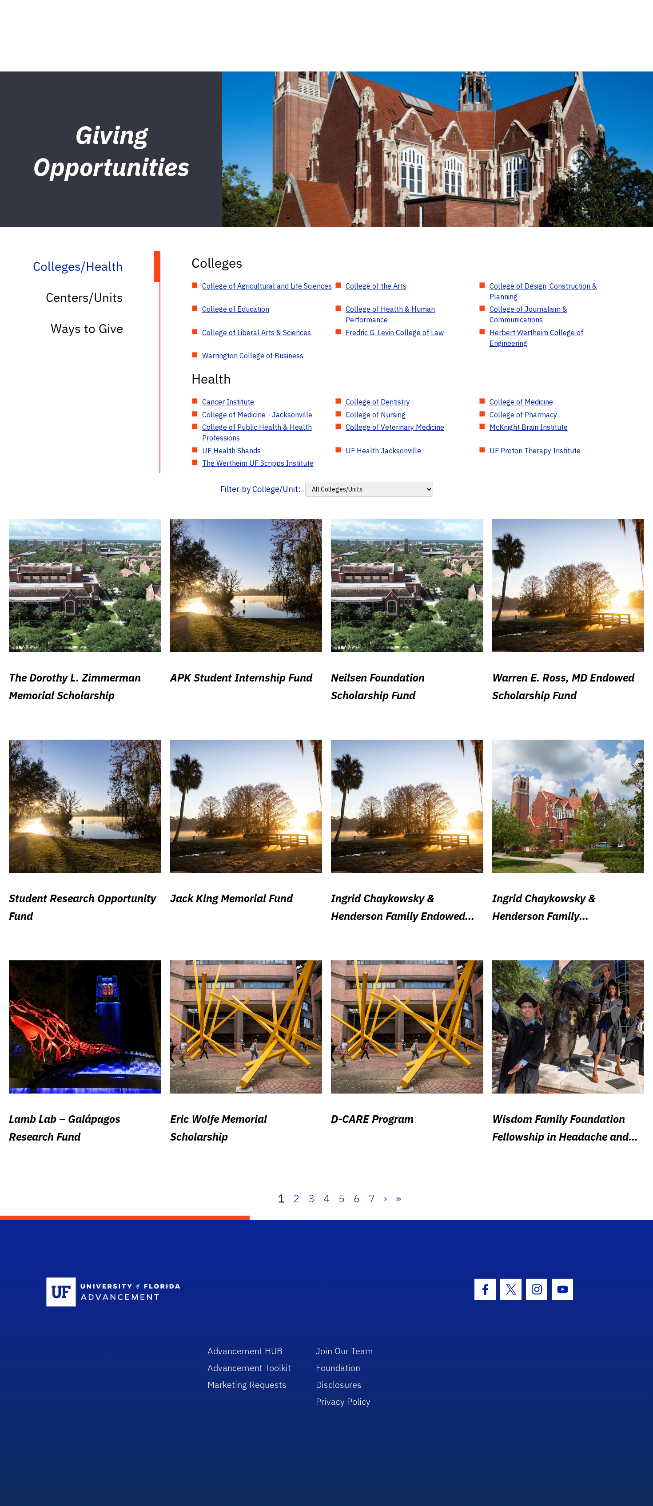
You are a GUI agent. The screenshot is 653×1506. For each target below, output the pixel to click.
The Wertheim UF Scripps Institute (258, 463)
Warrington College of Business (252, 355)
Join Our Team (344, 1351)
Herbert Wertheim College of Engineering (536, 338)
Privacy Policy (343, 1401)
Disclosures (339, 1385)
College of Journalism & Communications (528, 314)
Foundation (338, 1368)
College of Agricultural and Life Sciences (267, 285)
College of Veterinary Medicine (395, 427)
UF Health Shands (231, 450)
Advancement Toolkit (249, 1368)
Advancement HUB (245, 1351)
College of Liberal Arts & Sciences (256, 332)
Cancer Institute (228, 401)
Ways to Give (87, 328)
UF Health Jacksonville (383, 450)
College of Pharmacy (523, 414)
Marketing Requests (247, 1385)
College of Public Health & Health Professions (257, 432)
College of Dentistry (378, 401)
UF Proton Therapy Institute (535, 450)
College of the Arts (376, 285)
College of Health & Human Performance (390, 314)
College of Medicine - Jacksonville (257, 414)
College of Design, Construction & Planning (543, 291)
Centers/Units (84, 297)
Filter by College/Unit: (260, 489)
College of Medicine (521, 401)
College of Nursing (376, 414)
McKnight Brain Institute (529, 427)
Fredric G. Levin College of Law (395, 332)
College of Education (235, 309)
